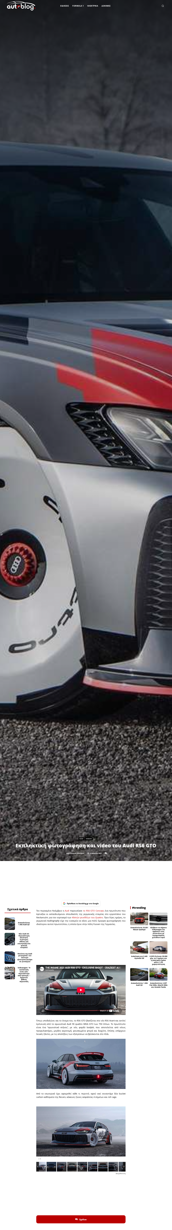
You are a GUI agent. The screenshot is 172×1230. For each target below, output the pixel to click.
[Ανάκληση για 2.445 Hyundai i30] (139, 947)
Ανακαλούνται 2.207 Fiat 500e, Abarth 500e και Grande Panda (158, 985)
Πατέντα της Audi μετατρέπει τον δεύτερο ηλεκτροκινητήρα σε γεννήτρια (24, 958)
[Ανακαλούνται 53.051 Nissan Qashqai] (139, 919)
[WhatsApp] (20, 903)
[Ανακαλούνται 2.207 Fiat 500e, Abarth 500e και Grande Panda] (158, 974)
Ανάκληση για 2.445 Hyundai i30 (139, 957)
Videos (89, 839)
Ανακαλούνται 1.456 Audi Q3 (24, 924)
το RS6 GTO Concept (93, 910)
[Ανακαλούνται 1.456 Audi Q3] (10, 923)
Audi (81, 839)
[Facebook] (9, 903)
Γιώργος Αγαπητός (77, 853)
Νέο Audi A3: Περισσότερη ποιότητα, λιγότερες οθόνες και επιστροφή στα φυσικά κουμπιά (24, 941)
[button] (162, 5)
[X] (14, 903)
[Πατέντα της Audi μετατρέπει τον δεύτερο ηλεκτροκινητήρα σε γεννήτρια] (10, 957)
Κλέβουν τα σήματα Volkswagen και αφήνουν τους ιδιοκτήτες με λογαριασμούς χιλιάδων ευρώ (158, 932)
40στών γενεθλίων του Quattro (87, 917)
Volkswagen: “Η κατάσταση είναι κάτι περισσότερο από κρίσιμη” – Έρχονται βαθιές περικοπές (24, 975)
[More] (25, 903)
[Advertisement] (86, 880)
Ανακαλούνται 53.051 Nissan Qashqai (139, 928)
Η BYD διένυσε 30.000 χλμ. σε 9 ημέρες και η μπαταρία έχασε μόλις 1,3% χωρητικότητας (158, 960)
